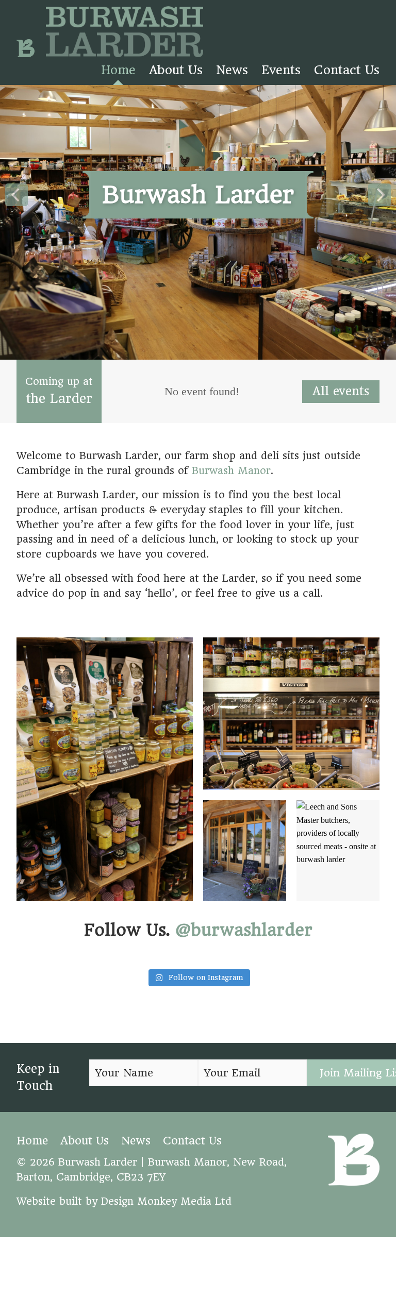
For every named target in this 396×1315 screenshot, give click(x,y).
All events (340, 391)
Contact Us (347, 70)
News (232, 70)
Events (281, 70)
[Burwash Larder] (109, 33)
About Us (176, 70)
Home (118, 70)
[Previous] (16, 194)
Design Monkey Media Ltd (166, 1201)
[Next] (379, 194)
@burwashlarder (243, 930)
